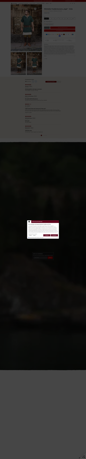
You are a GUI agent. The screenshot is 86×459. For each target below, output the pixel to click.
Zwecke (30, 235)
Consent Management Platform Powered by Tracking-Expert (36, 237)
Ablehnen (46, 235)
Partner (34, 235)
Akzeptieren (54, 235)
